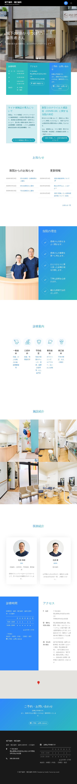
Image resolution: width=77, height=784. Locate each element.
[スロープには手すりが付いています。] (9, 483)
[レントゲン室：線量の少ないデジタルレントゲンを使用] (48, 441)
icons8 (57, 772)
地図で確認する (38, 83)
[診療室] (48, 483)
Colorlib (46, 772)
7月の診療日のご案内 (27, 191)
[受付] (9, 441)
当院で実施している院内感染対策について (56, 139)
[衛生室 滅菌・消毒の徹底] (67, 441)
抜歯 (25, 357)
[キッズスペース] (28, 441)
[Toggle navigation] (70, 3)
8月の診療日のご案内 (27, 186)
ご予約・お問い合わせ (61, 87)
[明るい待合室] (28, 483)
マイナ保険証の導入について (24, 140)
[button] (37, 58)
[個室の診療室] (67, 483)
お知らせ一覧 (66, 205)
